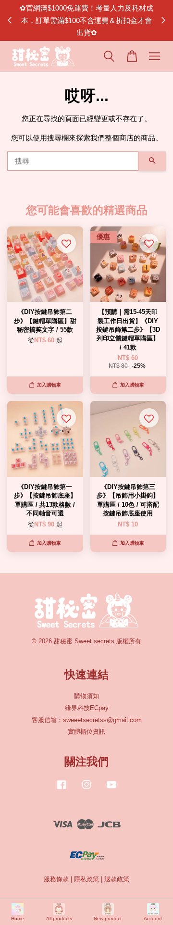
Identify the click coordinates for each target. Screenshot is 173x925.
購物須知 (86, 696)
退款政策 (116, 879)
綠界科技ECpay (87, 708)
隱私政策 (86, 879)
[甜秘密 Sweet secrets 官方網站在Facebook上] (61, 789)
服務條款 (56, 879)
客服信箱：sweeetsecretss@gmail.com (87, 720)
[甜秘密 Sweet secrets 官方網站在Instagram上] (86, 789)
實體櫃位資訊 (86, 731)
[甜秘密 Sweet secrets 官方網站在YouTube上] (111, 789)
